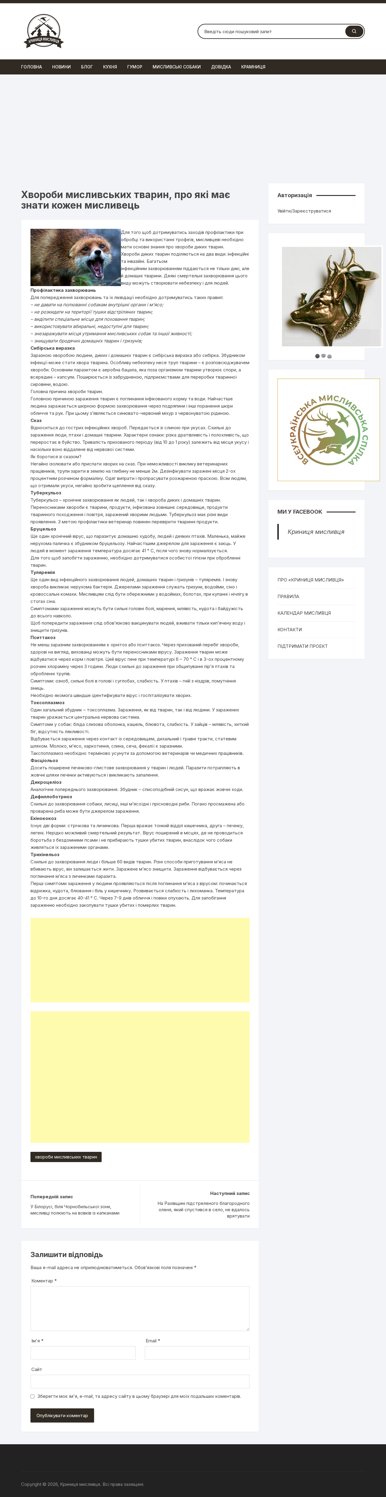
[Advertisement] (193, 129)
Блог (87, 66)
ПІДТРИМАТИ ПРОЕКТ (302, 646)
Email (153, 1341)
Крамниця (253, 66)
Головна (31, 66)
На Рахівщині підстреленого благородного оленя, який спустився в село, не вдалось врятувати (203, 1209)
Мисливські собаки (177, 66)
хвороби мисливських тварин (66, 1156)
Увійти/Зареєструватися (304, 211)
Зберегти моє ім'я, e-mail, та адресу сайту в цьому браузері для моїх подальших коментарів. (139, 1396)
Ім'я (37, 1341)
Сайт (36, 1369)
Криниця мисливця (316, 531)
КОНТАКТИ (289, 629)
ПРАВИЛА (288, 596)
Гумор (134, 66)
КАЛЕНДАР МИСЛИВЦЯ (304, 613)
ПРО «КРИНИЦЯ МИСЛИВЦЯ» (310, 580)
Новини (61, 66)
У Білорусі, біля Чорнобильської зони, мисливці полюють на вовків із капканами (74, 1210)
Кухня (110, 66)
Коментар (44, 1281)
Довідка (221, 66)
